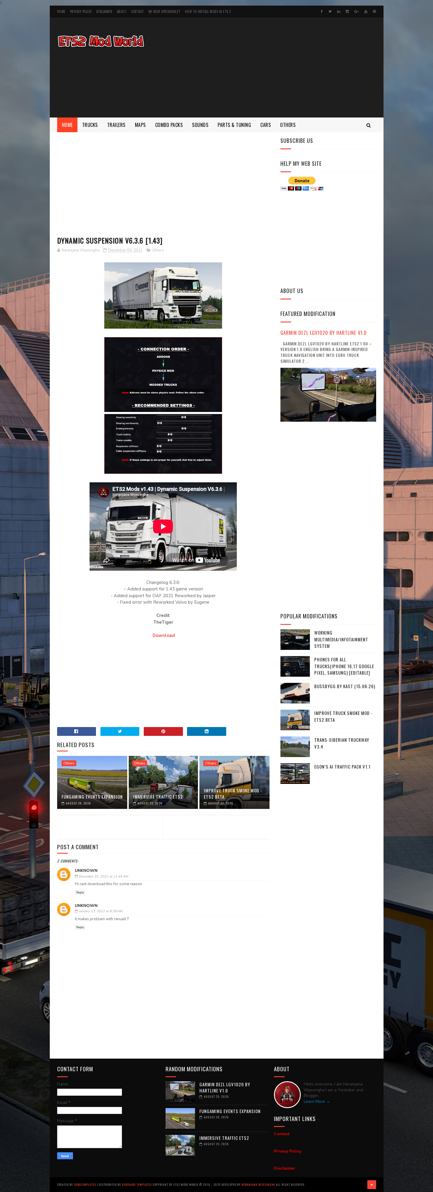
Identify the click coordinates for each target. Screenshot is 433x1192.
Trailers (116, 124)
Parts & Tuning (234, 124)
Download (164, 635)
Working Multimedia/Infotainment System (341, 639)
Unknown (86, 870)
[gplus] (356, 11)
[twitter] (330, 11)
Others (287, 124)
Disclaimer (104, 11)
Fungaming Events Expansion (92, 796)
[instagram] (347, 11)
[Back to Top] (371, 1184)
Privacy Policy (81, 11)
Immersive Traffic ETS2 (158, 796)
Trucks (90, 124)
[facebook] (322, 11)
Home (61, 11)
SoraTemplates (85, 1184)
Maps (140, 124)
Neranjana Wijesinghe (259, 1184)
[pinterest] (374, 11)
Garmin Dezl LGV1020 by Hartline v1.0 (323, 332)
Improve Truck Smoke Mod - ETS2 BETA (233, 793)
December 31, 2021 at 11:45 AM (103, 876)
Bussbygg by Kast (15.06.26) (344, 686)
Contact (137, 11)
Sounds (200, 124)
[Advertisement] (269, 67)
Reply (80, 892)
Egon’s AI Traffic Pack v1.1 (342, 766)
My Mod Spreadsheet (164, 11)
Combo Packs (169, 124)
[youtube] (365, 11)
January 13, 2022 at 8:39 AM (100, 911)
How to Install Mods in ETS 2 (208, 11)
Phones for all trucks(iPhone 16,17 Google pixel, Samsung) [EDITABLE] (344, 666)
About (122, 11)
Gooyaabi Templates (137, 1184)
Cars (265, 124)
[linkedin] (338, 11)
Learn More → (317, 1101)
